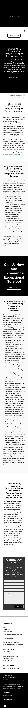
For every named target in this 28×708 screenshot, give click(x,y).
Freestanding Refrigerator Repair (13, 645)
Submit (19, 606)
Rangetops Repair (8, 658)
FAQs (4, 627)
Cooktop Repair (7, 661)
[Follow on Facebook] (5, 706)
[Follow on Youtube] (19, 706)
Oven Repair (6, 654)
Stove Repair (6, 651)
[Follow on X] (8, 706)
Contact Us (6, 629)
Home (7, 95)
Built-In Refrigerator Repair (11, 642)
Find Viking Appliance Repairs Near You (17, 16)
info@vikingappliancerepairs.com (13, 634)
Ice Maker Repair (8, 647)
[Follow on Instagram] (12, 706)
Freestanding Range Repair (11, 656)
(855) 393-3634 (15, 36)
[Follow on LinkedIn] (16, 706)
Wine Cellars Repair (8, 649)
